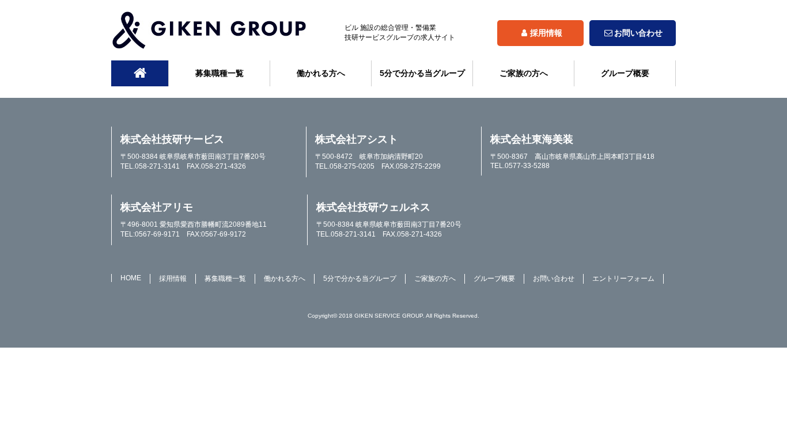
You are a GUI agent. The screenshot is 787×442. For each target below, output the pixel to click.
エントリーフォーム (623, 279)
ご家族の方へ (524, 73)
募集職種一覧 (219, 73)
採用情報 (546, 32)
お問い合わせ (638, 32)
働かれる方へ (321, 73)
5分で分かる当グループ (422, 73)
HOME (130, 278)
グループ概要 (625, 73)
